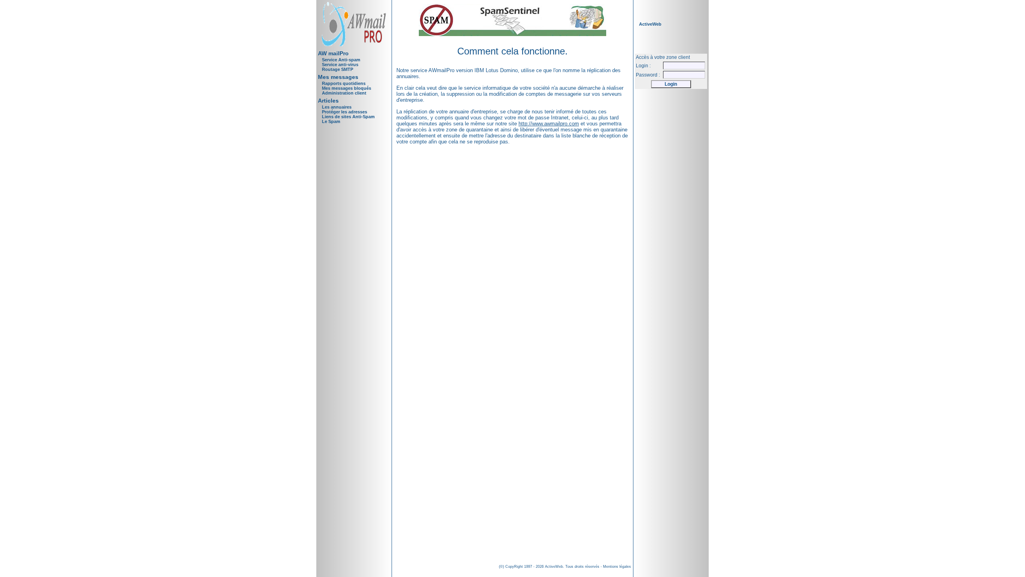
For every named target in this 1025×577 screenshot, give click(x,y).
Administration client (344, 93)
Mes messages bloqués (346, 88)
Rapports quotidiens (344, 83)
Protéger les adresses (344, 111)
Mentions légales (617, 567)
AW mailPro (333, 53)
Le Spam (331, 121)
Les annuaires (337, 107)
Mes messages (338, 77)
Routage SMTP (337, 69)
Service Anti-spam (341, 59)
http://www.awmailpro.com (549, 124)
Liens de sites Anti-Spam (348, 116)
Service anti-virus (340, 64)
